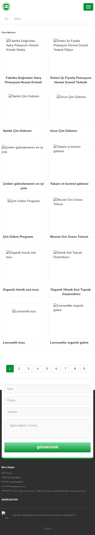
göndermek (47, 447)
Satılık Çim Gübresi (17, 130)
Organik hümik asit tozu (21, 289)
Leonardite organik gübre (69, 342)
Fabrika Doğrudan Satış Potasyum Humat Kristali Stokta (24, 80)
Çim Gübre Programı (18, 236)
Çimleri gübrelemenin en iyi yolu (24, 186)
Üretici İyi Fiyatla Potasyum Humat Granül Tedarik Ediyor (71, 80)
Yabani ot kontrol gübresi (69, 183)
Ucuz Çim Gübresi (63, 130)
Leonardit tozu (14, 342)
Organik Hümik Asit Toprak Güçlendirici (71, 292)
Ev (6, 18)
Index (47, 528)
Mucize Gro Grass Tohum (69, 236)
